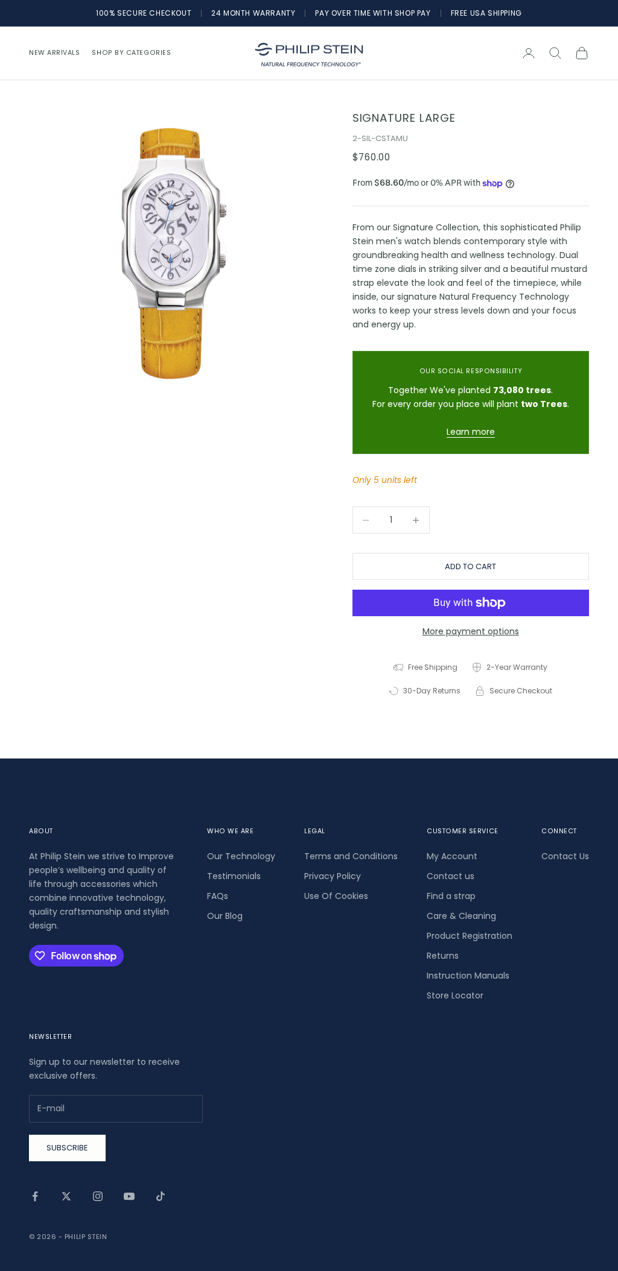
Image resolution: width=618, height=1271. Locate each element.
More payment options (470, 631)
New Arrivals (54, 52)
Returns (443, 956)
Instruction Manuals (468, 976)
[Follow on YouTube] (129, 1196)
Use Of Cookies (336, 896)
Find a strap (451, 896)
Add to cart (470, 566)
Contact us (450, 876)
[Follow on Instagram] (98, 1196)
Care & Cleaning (461, 916)
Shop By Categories (131, 52)
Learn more (471, 432)
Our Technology (241, 856)
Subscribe (67, 1147)
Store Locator (455, 995)
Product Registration (469, 936)
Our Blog (225, 916)
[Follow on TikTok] (160, 1196)
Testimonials (234, 876)
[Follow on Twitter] (66, 1196)
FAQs (217, 896)
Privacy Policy (332, 876)
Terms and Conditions (351, 856)
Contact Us (565, 856)
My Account (452, 856)
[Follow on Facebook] (35, 1196)
